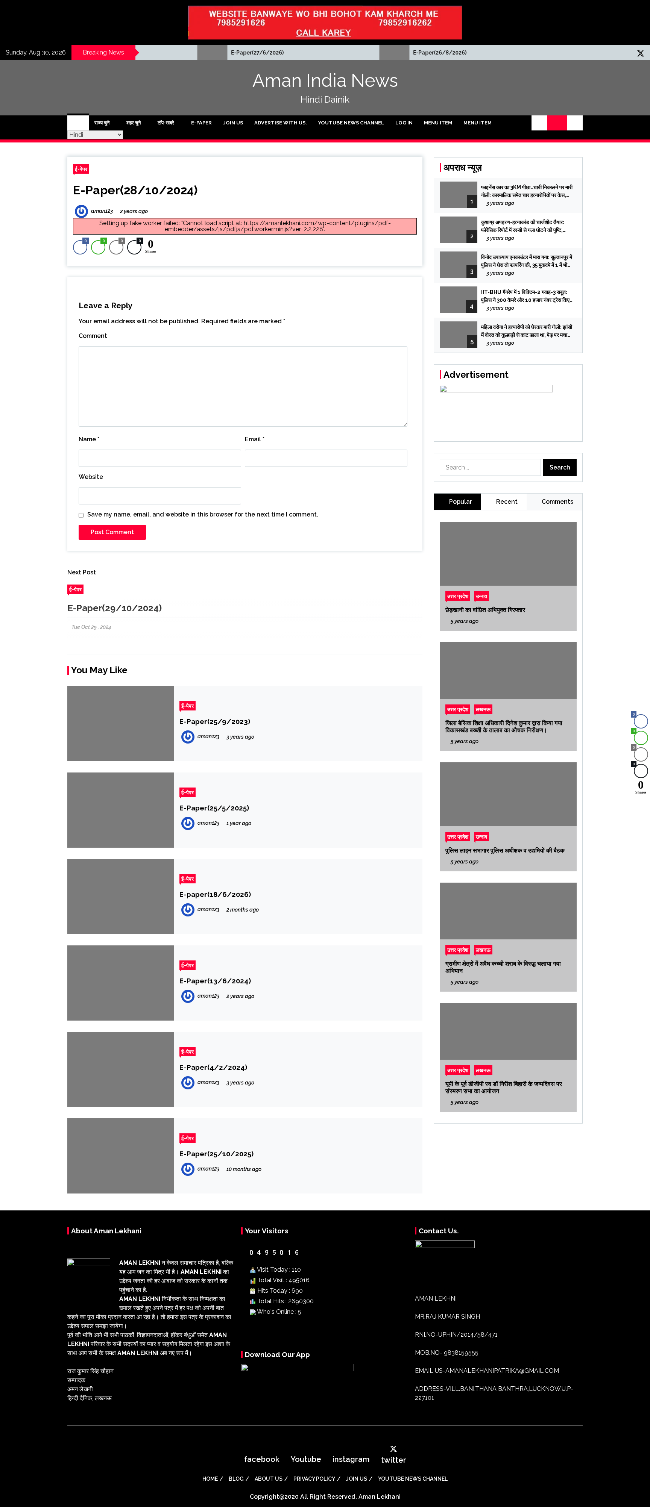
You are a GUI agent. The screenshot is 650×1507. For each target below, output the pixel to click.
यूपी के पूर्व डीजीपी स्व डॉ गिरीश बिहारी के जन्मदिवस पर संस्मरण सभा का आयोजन (503, 1087)
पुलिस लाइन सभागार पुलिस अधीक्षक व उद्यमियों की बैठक (505, 850)
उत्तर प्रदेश (457, 596)
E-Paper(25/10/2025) (216, 1154)
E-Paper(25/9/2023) (214, 721)
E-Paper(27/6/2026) (199, 53)
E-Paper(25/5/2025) (214, 808)
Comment (93, 335)
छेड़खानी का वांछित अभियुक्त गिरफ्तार (485, 609)
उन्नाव (481, 596)
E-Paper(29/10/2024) (114, 608)
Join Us (233, 123)
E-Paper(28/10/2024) (135, 190)
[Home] (78, 122)
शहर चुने (133, 123)
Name (89, 439)
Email (254, 439)
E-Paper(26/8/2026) (382, 53)
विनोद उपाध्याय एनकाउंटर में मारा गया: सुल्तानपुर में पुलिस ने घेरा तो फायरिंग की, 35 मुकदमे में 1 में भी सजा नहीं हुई (526, 261)
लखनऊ (483, 709)
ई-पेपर (81, 169)
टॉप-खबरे (166, 123)
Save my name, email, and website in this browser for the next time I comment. (202, 514)
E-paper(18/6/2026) (215, 894)
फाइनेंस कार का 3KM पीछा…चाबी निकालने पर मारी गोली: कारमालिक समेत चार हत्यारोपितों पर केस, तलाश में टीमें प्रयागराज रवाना (527, 191)
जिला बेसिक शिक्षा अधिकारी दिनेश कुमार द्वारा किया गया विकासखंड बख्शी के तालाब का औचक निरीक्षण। (503, 726)
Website (91, 476)
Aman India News (325, 80)
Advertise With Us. (280, 123)
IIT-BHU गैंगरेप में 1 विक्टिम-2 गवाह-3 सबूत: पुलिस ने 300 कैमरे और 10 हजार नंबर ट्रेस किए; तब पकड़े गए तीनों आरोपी (526, 296)
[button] (539, 122)
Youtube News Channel (351, 123)
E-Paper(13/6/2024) (215, 981)
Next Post (81, 572)
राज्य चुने (101, 123)
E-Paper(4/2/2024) (213, 1067)
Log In (404, 123)
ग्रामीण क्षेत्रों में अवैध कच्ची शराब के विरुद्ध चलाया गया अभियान (503, 967)
